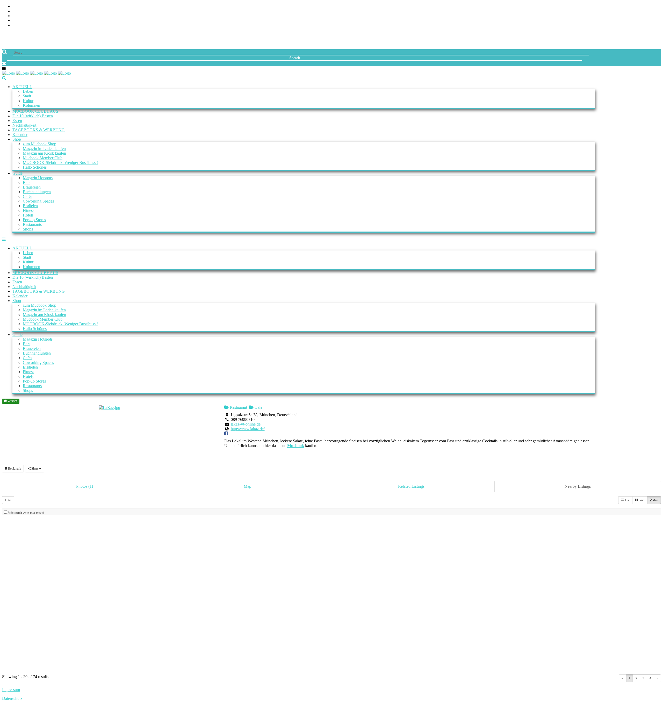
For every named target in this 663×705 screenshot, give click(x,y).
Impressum (11, 689)
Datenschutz (12, 698)
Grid (641, 500)
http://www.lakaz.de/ (248, 429)
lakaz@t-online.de (246, 424)
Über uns (21, 7)
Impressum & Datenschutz (39, 25)
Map (247, 486)
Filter (8, 500)
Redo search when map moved (26, 512)
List (627, 500)
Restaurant (238, 407)
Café (258, 407)
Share (35, 468)
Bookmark (14, 468)
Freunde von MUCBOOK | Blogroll (47, 16)
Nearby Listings (578, 486)
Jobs (16, 11)
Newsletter (24, 21)
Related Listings (411, 486)
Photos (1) (84, 486)
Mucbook (295, 445)
